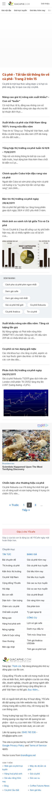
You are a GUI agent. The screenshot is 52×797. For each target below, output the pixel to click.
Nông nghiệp (8, 629)
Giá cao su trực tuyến (37, 583)
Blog (6, 786)
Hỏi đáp (6, 589)
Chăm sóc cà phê (10, 606)
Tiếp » (26, 510)
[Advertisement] (26, 41)
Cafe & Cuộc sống (11, 635)
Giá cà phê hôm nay (36, 560)
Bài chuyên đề (9, 560)
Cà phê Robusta (38, 305)
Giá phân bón (33, 606)
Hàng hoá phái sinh (11, 623)
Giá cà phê (35, 774)
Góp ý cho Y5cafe (26, 531)
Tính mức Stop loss (36, 634)
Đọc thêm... (33, 689)
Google (6, 745)
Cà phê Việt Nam (10, 577)
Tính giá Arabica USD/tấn (34, 642)
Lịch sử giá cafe (34, 623)
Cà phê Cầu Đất (11, 790)
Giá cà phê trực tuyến (37, 565)
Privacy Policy (17, 745)
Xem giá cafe (11, 291)
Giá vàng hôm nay (35, 600)
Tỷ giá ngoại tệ (34, 612)
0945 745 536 (29, 732)
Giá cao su (35, 778)
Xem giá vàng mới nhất (16, 298)
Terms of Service (38, 745)
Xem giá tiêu (35, 790)
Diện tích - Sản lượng (12, 600)
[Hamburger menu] (4, 3)
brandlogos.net (28, 755)
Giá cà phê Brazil (35, 594)
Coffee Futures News (39, 786)
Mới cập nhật (8, 647)
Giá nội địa (6, 10)
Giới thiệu (45, 3)
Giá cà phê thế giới (14, 305)
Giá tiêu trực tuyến (36, 577)
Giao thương (8, 641)
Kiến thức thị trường (11, 571)
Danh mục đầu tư (35, 629)
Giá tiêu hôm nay (37, 10)
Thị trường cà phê (11, 565)
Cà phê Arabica (12, 311)
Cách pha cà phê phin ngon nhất (20, 284)
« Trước (14, 505)
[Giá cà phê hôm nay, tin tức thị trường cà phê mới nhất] (19, 3)
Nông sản (7, 618)
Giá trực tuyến (20, 10)
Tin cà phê (32, 311)
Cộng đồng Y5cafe (11, 583)
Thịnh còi (16, 666)
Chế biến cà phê (10, 612)
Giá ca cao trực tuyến (37, 589)
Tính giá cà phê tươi (36, 649)
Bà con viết (7, 594)
